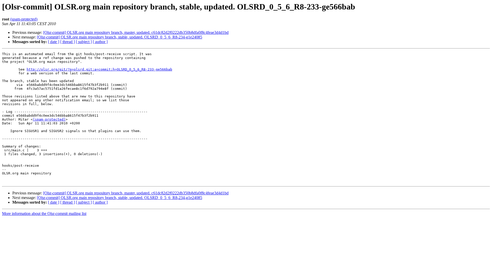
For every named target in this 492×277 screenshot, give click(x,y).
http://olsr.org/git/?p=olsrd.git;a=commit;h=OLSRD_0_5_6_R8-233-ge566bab (99, 69)
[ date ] (53, 41)
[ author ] (100, 41)
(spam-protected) (23, 19)
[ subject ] (84, 41)
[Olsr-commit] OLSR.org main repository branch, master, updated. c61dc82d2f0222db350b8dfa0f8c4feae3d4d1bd (136, 32)
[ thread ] (67, 41)
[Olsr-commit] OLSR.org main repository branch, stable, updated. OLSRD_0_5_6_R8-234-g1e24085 (119, 37)
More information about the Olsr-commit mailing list (44, 213)
